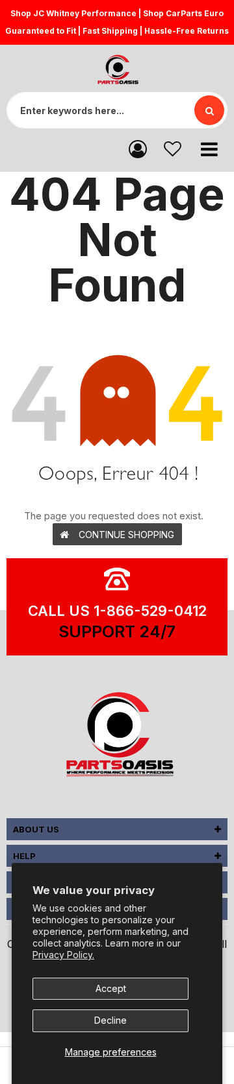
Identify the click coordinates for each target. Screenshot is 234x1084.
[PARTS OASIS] (117, 736)
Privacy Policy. (63, 954)
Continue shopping (126, 534)
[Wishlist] (172, 148)
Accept (111, 988)
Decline (110, 1020)
